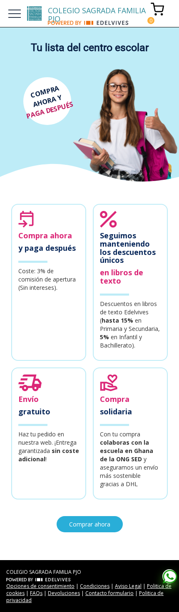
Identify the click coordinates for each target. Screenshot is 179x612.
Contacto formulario (109, 593)
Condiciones (94, 586)
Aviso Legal (128, 586)
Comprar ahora (89, 524)
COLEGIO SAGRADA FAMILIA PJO (97, 13)
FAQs (36, 593)
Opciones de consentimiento (40, 586)
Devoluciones (64, 593)
